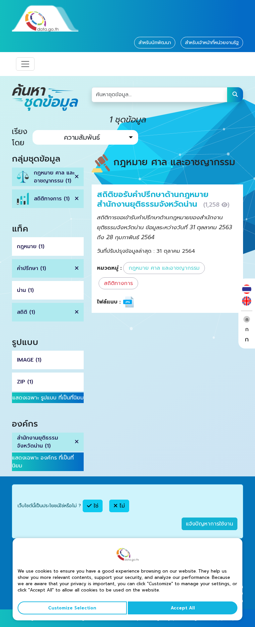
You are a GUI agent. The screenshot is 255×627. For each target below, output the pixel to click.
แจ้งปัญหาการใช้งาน (209, 524)
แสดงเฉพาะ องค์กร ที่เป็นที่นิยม (43, 462)
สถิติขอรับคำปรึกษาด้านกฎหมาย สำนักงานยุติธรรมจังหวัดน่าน (153, 199)
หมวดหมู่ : (109, 268)
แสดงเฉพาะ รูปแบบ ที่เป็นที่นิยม (48, 398)
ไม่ (121, 506)
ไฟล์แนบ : (109, 302)
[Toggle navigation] (25, 64)
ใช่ (95, 506)
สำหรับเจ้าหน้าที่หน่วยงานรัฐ (212, 42)
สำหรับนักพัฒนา (154, 42)
